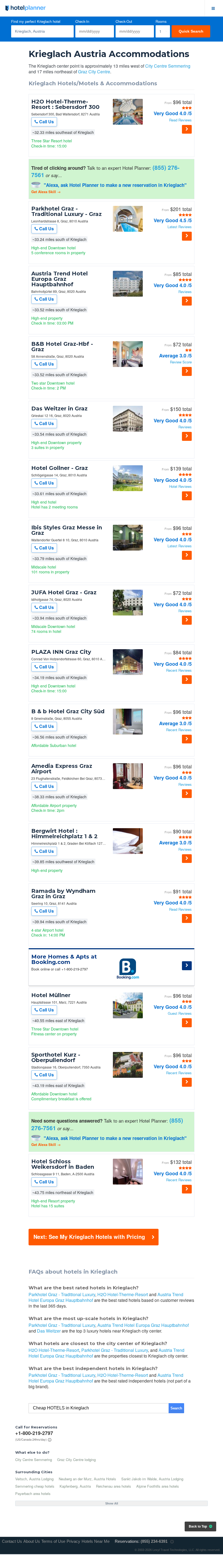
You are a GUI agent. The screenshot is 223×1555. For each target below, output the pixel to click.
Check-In (82, 21)
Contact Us (12, 1541)
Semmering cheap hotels (34, 1486)
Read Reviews (180, 120)
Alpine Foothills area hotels (157, 1486)
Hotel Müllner (50, 995)
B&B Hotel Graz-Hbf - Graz (62, 346)
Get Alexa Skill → (46, 191)
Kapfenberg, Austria (75, 1486)
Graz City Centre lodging (76, 1459)
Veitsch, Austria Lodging (34, 1478)
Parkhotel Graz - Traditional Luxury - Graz (66, 211)
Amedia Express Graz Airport (61, 768)
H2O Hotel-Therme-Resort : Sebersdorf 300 (65, 104)
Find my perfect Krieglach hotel (35, 21)
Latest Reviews (180, 227)
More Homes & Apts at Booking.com (64, 959)
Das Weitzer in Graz (59, 408)
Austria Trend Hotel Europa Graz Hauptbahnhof (59, 279)
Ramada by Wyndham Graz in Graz (63, 893)
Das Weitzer (49, 1331)
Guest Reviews (180, 1013)
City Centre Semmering (167, 66)
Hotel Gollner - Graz (59, 468)
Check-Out (124, 21)
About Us (31, 1541)
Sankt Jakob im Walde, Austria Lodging (152, 1478)
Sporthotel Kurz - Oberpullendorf (55, 1057)
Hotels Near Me (96, 1541)
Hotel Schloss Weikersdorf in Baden (62, 1164)
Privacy (73, 1541)
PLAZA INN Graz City (61, 652)
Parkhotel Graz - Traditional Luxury (62, 1294)
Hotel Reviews (180, 486)
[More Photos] (128, 123)
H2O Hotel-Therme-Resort (122, 1294)
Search (176, 1408)
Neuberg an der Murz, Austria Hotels (87, 1478)
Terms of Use (53, 1541)
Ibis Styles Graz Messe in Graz (66, 530)
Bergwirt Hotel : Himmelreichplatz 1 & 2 (64, 833)
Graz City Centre (94, 71)
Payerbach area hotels (33, 1493)
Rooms (161, 21)
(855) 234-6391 (154, 1541)
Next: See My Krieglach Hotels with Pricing (89, 1236)
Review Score (181, 362)
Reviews (185, 292)
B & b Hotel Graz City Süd (67, 711)
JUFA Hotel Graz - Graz (64, 592)
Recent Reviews (179, 670)
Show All (111, 1503)
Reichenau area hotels (113, 1486)
